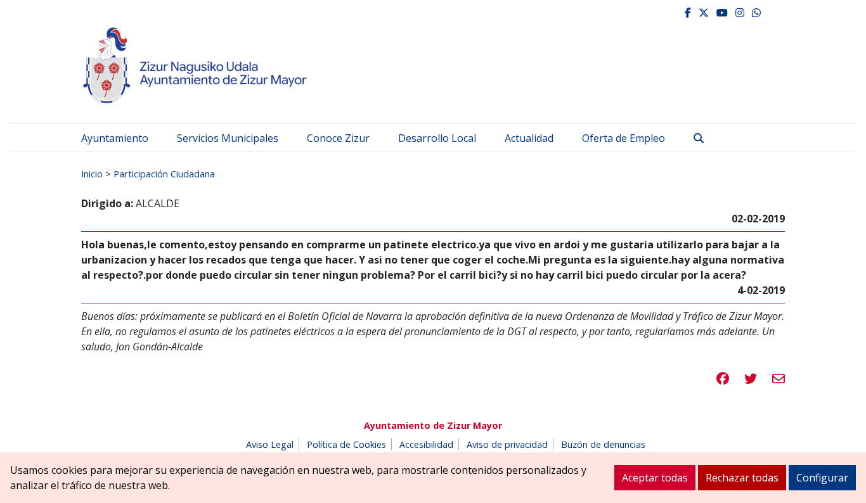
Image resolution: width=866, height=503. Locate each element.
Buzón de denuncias (603, 444)
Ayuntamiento (114, 138)
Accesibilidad (426, 444)
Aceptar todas (655, 478)
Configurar (822, 478)
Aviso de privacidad (507, 444)
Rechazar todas (742, 478)
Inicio (92, 173)
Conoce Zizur (338, 138)
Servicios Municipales (227, 138)
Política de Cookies (346, 444)
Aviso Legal (270, 444)
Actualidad (529, 138)
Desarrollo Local (437, 138)
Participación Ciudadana (164, 173)
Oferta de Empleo (623, 138)
